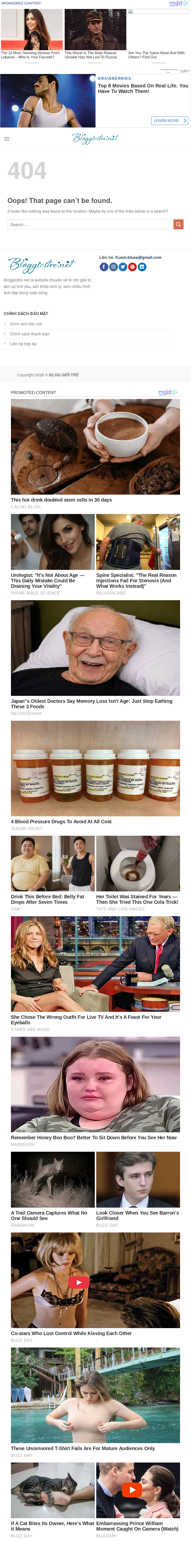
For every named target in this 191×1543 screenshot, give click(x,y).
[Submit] (179, 224)
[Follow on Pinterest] (132, 267)
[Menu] (7, 139)
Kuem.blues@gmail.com (138, 257)
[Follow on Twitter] (123, 267)
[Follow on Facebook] (104, 267)
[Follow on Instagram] (113, 267)
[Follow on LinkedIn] (142, 267)
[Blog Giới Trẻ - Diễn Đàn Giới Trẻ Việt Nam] (95, 139)
